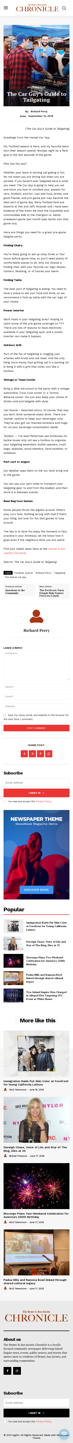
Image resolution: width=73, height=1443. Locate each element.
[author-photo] (6, 1089)
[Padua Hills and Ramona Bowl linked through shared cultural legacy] (13, 978)
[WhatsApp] (48, 753)
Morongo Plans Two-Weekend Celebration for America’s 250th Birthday (45, 961)
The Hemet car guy (15, 577)
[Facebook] (24, 753)
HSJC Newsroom (18, 1089)
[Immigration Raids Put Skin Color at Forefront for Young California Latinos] (13, 926)
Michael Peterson (18, 1156)
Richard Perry (39, 111)
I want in (34, 793)
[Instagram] (17, 1371)
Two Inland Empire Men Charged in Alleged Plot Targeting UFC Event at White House (46, 995)
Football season (24, 573)
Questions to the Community (15, 591)
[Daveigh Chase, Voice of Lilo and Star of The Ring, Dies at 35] (13, 943)
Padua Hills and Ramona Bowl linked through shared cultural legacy (44, 978)
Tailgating (59, 573)
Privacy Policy (43, 801)
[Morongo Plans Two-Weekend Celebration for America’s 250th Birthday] (13, 961)
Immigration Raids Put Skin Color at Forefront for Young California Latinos (46, 926)
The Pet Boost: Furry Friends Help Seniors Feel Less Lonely (52, 593)
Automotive (36, 87)
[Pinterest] (40, 753)
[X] (32, 753)
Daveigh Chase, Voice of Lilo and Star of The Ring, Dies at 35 (46, 943)
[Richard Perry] (36, 616)
